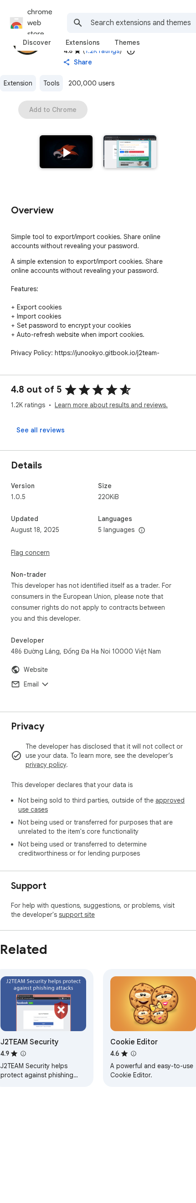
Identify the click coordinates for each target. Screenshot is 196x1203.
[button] (66, 152)
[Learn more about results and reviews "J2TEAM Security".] (23, 1054)
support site (77, 914)
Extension (18, 83)
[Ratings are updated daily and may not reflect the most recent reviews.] (131, 51)
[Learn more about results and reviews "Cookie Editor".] (133, 1054)
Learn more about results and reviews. (111, 405)
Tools (51, 83)
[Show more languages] (141, 530)
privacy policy (46, 765)
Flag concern (30, 552)
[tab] (36, 42)
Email (31, 684)
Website (36, 669)
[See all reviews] (40, 430)
